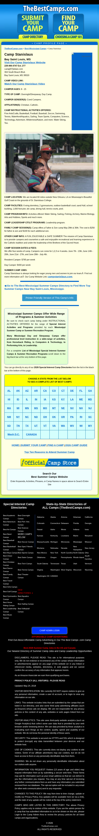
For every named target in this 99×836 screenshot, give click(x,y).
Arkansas (77, 517)
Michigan (54, 542)
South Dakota (42, 564)
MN (27, 408)
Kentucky (54, 536)
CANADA (31, 434)
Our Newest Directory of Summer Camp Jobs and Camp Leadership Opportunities (49, 649)
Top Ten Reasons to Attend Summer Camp (49, 452)
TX (27, 425)
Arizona (64, 517)
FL (80, 390)
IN (36, 399)
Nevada (64, 548)
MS (36, 408)
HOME (15, 445)
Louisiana (65, 536)
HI (9, 399)
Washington (55, 570)
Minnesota (65, 542)
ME (81, 399)
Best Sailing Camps (26, 604)
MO (45, 408)
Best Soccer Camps (26, 542)
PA (72, 417)
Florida (76, 523)
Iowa (87, 529)
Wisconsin (77, 570)
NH (81, 408)
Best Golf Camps (10, 591)
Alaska (53, 517)
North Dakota (78, 553)
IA (45, 399)
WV (72, 425)
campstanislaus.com (60, 276)
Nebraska (54, 548)
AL (9, 390)
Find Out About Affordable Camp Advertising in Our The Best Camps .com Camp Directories (49, 640)
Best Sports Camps (26, 553)
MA (9, 408)
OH (45, 417)
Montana (40, 548)
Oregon (53, 557)
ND (36, 417)
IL (27, 399)
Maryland (88, 536)
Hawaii (39, 529)
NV (72, 408)
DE (72, 390)
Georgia (88, 523)
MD (90, 399)
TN (18, 425)
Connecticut (55, 523)
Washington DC (43, 576)
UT (36, 425)
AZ (27, 390)
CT (63, 390)
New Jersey (89, 548)
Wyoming (88, 570)
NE (63, 408)
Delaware (65, 523)
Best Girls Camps (10, 587)
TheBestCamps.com (13, 48)
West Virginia (66, 570)
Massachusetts (43, 542)
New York (54, 553)
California (89, 517)
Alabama (40, 517)
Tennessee (54, 564)
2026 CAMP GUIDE (76, 445)
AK (18, 390)
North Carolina (67, 553)
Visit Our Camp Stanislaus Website (25, 62)
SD (9, 425)
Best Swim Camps (25, 557)
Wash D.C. (13, 434)
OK (54, 417)
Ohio (87, 553)
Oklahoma (41, 557)
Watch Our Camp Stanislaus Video (24, 83)
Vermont (88, 564)
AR (36, 390)
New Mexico (42, 553)
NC (27, 417)
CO (54, 390)
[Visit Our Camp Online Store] (82, 53)
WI (81, 425)
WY (90, 425)
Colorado (40, 523)
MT (54, 408)
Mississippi (77, 542)
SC (90, 417)
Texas (63, 564)
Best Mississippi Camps (35, 48)
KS (54, 399)
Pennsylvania (66, 557)
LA (72, 399)
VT (45, 425)
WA (63, 425)
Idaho (52, 529)
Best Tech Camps (25, 564)
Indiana (76, 529)
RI (81, 417)
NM (9, 417)
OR (63, 417)
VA (54, 425)
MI (18, 408)
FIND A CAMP (56, 445)
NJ (90, 408)
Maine (75, 536)
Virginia (40, 570)
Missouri (88, 542)
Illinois (63, 529)
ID (18, 399)
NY (18, 417)
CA (45, 390)
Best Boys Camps (10, 553)
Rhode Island (78, 557)
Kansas (40, 536)
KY (63, 399)
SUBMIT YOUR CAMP (33, 445)
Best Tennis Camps (26, 570)
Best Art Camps (9, 529)
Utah (75, 564)
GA (90, 390)
